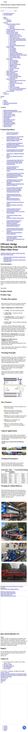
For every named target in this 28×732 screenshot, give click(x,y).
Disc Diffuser (13, 48)
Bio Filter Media (13, 60)
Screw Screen (13, 44)
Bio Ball (12, 69)
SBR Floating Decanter (12, 73)
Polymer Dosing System (12, 32)
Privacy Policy (7, 668)
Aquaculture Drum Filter (15, 76)
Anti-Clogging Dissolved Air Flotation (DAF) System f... (13, 225)
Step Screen (12, 42)
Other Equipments (11, 79)
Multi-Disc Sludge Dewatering (8, 591)
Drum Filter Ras (11, 673)
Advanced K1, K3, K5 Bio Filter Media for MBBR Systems (14, 140)
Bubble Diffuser (10, 46)
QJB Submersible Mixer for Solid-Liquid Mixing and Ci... (15, 176)
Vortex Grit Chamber (14, 87)
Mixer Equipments (11, 72)
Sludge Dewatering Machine (13, 24)
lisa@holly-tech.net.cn (9, 666)
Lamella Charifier (11, 30)
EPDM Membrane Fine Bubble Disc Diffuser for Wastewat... (15, 184)
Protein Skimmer (13, 77)
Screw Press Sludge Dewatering (8, 593)
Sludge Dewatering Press (6, 594)
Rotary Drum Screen (14, 37)
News (5, 92)
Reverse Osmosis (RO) (12, 134)
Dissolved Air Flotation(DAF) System (15, 29)
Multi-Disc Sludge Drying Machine (9, 675)
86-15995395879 (8, 667)
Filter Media (9, 59)
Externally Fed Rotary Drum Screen (15, 218)
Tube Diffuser (13, 49)
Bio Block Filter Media (15, 64)
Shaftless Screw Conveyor (16, 36)
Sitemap (7, 672)
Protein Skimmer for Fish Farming (15, 151)
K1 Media (9, 676)
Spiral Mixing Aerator (15, 56)
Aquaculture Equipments (12, 75)
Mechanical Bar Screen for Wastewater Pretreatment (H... (14, 199)
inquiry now (3, 655)
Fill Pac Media (13, 67)
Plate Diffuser (13, 50)
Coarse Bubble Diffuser (15, 57)
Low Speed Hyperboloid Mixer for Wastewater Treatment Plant (18, 89)
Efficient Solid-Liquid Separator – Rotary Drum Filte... (15, 233)
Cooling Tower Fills (14, 68)
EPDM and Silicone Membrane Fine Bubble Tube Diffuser (15, 146)
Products (6, 22)
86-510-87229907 (8, 664)
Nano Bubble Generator (12, 71)
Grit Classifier (13, 41)
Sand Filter (12, 85)
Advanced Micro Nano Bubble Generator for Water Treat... (14, 191)
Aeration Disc (4, 673)
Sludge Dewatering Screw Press (8, 595)
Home (5, 17)
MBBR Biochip (13, 65)
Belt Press (12, 26)
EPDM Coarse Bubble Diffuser (11, 589)
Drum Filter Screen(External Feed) (18, 40)
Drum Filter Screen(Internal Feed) (18, 38)
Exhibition (9, 21)
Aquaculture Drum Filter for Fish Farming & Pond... (14, 163)
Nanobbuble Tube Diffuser (16, 53)
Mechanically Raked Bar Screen (17, 45)
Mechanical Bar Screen (15, 34)
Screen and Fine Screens (12, 33)
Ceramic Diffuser (14, 52)
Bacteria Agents (10, 91)
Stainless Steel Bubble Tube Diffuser (18, 55)
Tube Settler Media (14, 61)
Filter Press (12, 28)
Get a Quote (3, 288)
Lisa (2, 682)
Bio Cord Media (13, 63)
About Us (6, 18)
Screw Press (12, 25)
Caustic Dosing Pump (21, 673)
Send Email (3, 679)
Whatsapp (3, 680)
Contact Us (6, 93)
